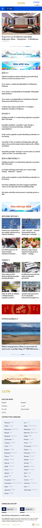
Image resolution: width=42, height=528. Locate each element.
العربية (23, 406)
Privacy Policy (6, 524)
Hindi (7, 476)
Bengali (8, 432)
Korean (9, 493)
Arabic (8, 426)
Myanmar (31, 432)
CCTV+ (4, 412)
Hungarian (10, 480)
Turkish (28, 480)
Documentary (25, 409)
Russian (29, 456)
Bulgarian (10, 436)
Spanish (29, 466)
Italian (8, 486)
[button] (13, 46)
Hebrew (8, 473)
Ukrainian (30, 483)
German (9, 463)
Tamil (27, 473)
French (9, 459)
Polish (28, 443)
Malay (30, 426)
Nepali (27, 436)
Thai (27, 476)
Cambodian (9, 439)
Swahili (29, 469)
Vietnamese (30, 490)
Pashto (28, 449)
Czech (8, 446)
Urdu (27, 486)
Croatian (9, 443)
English (4, 402)
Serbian (29, 459)
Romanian (29, 453)
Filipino (9, 456)
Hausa (8, 469)
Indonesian (12, 483)
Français (4, 406)
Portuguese (30, 446)
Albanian (9, 422)
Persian (28, 439)
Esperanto (10, 453)
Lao (26, 422)
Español (23, 402)
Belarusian (11, 429)
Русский (4, 409)
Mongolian (30, 429)
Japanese (9, 490)
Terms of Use (16, 524)
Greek (9, 466)
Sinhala (28, 463)
